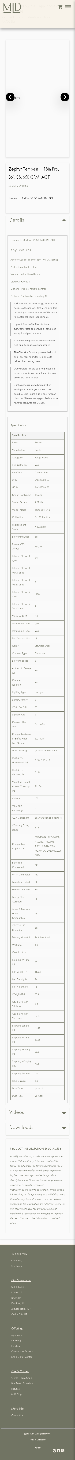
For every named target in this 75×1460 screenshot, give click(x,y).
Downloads (21, 1128)
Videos (16, 1113)
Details (16, 221)
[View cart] (60, 7)
